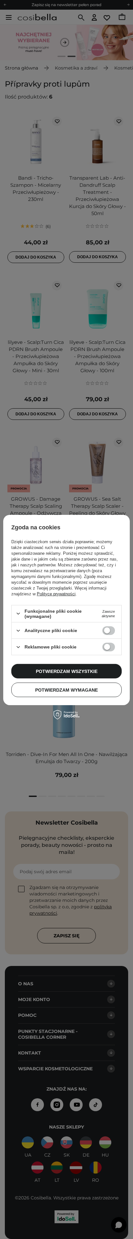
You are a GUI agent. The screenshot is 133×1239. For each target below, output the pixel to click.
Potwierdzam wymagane (66, 689)
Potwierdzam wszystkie (66, 671)
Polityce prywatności (56, 593)
